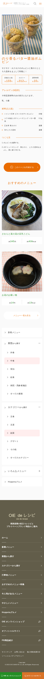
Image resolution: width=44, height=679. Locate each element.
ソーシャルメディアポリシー (13, 656)
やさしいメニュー (10, 603)
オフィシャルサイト (11, 631)
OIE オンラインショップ (13, 622)
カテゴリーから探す (11, 566)
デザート (14, 441)
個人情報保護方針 (33, 652)
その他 (13, 449)
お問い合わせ (19, 652)
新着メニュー (14, 332)
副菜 (12, 433)
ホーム (5, 538)
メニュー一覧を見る (22, 315)
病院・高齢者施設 (18, 385)
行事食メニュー (9, 575)
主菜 (12, 425)
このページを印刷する (24, 167)
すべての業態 (16, 394)
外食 (12, 352)
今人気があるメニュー (12, 594)
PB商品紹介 (7, 640)
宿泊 (12, 369)
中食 (12, 361)
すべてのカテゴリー (19, 458)
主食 (12, 416)
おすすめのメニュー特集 (13, 584)
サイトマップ (7, 652)
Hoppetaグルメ (15, 482)
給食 (12, 377)
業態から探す (8, 556)
